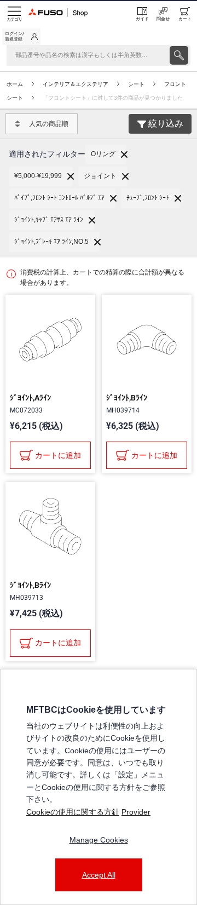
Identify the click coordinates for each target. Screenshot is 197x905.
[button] (105, 154)
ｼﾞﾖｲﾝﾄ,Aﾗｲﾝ (30, 397)
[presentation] (179, 55)
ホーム (15, 84)
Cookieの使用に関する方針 (72, 811)
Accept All (98, 874)
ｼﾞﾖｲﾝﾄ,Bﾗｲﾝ (126, 397)
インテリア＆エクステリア (75, 84)
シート (136, 84)
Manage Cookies (98, 839)
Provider (135, 811)
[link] (21, 36)
